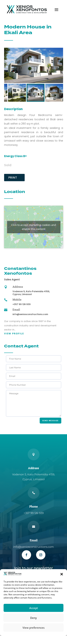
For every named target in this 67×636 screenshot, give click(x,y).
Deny (33, 618)
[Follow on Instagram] (40, 555)
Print (12, 177)
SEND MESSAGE (50, 421)
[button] (61, 574)
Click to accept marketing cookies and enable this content (33, 227)
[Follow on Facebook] (26, 555)
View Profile (14, 333)
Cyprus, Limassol (22, 294)
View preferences (33, 627)
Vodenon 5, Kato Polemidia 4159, (31, 291)
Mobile (17, 299)
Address (18, 286)
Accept (33, 608)
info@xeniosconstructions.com (30, 314)
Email (16, 309)
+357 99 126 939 (22, 304)
